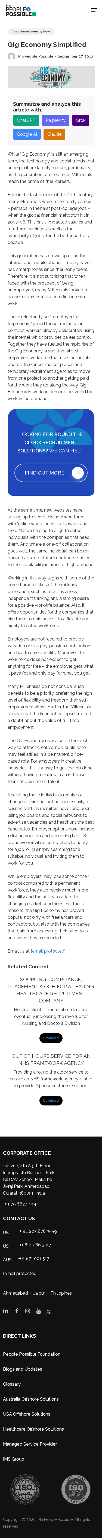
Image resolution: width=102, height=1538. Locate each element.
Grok (80, 120)
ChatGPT (26, 120)
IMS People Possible (35, 56)
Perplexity (56, 120)
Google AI (27, 134)
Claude (54, 134)
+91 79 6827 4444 (21, 1204)
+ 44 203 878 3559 (38, 1231)
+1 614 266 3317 (35, 1244)
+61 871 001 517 (33, 1258)
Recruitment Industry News (31, 31)
